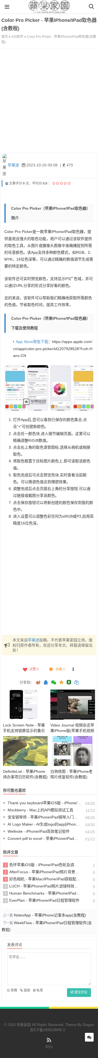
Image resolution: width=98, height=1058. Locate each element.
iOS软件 (17, 37)
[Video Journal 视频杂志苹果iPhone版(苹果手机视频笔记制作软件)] (72, 704)
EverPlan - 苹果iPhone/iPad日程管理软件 (42, 900)
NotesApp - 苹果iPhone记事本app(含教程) (50, 915)
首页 (4, 37)
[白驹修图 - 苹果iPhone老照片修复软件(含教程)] (72, 751)
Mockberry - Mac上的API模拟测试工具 (38, 810)
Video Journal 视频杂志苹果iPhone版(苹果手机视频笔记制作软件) (72, 730)
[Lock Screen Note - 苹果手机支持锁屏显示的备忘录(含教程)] (25, 704)
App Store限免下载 (32, 341)
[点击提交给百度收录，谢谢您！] (6, 183)
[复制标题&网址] (76, 683)
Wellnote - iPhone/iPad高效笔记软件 (36, 831)
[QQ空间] (61, 682)
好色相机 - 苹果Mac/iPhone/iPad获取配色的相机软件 (43, 879)
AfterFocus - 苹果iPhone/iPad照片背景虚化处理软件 (43, 872)
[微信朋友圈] (54, 683)
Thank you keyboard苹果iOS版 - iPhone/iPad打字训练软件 (42, 803)
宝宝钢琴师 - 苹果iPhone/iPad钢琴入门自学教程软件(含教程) (42, 817)
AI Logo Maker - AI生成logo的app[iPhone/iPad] (42, 824)
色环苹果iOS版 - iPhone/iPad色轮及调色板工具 (43, 865)
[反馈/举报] (73, 669)
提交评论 (80, 992)
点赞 (34, 669)
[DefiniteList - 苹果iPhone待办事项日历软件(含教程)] (25, 751)
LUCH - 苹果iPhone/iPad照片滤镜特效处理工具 (43, 886)
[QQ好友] (46, 683)
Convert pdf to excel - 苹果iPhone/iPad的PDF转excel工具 (42, 838)
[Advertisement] (49, 100)
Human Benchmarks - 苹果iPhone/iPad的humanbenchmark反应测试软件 (43, 893)
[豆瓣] (69, 682)
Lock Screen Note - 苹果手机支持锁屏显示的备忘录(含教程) (24, 730)
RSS (49, 1047)
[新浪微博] (38, 683)
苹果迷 (13, 165)
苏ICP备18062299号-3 (47, 1030)
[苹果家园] (49, 10)
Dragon (88, 1025)
